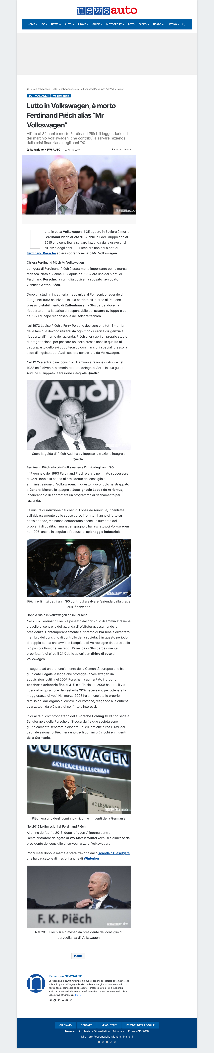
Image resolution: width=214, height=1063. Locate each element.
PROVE (82, 24)
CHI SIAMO (65, 1025)
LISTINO (172, 24)
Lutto (79, 956)
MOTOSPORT (114, 24)
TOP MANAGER (39, 95)
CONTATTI (86, 1025)
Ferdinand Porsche (41, 253)
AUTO (68, 24)
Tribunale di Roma (124, 1031)
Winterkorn (92, 858)
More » (79, 995)
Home (32, 89)
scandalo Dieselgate (114, 853)
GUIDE (96, 24)
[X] (59, 1000)
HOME (31, 24)
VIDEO (143, 24)
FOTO (131, 24)
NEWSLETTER (109, 1025)
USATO (157, 24)
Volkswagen (43, 89)
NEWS (54, 24)
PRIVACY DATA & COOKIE (140, 1025)
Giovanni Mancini (122, 1036)
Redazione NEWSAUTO (45, 149)
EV (43, 24)
